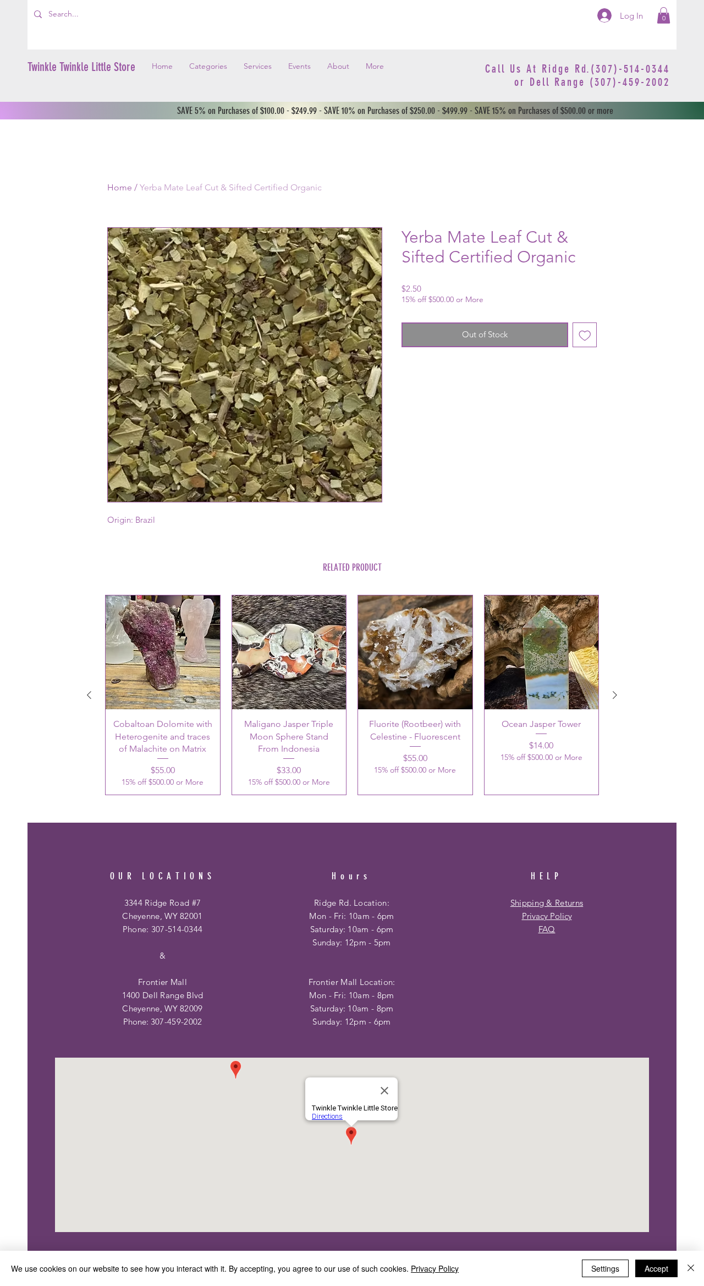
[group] (352, 695)
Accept (656, 1268)
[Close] (690, 1268)
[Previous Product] (89, 695)
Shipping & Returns (546, 903)
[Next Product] (615, 695)
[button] (663, 15)
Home (119, 187)
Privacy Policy (547, 916)
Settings (605, 1268)
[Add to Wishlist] (585, 334)
